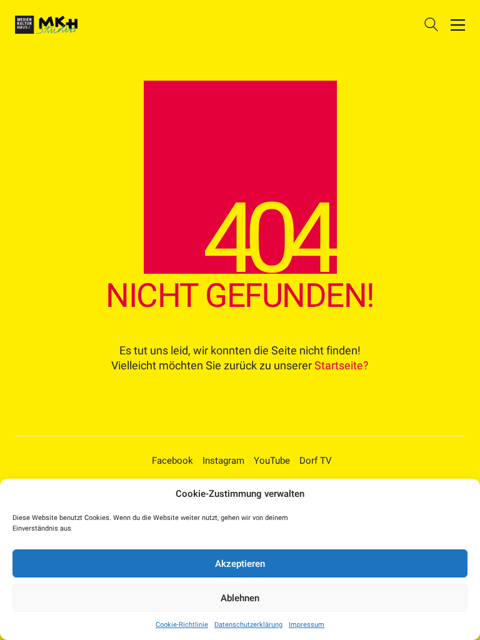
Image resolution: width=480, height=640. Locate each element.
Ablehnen (240, 598)
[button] (458, 25)
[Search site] (431, 26)
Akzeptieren (240, 563)
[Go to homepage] (46, 25)
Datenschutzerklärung (248, 625)
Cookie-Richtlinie (182, 625)
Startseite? (341, 365)
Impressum (306, 625)
